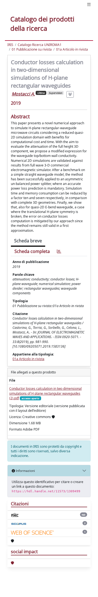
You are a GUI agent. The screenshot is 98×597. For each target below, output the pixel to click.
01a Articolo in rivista (72, 49)
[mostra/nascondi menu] (89, 4)
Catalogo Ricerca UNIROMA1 (40, 44)
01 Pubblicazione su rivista (32, 49)
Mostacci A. (23, 94)
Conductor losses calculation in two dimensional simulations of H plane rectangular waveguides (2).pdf (45, 393)
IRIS (10, 44)
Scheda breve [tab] (28, 241)
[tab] (59, 251)
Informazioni (25, 470)
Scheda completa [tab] (32, 251)
